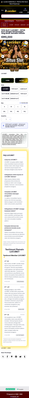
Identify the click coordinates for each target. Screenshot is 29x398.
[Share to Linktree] (12, 356)
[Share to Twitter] (3, 356)
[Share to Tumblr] (25, 356)
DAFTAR (21, 80)
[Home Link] (10, 11)
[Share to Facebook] (7, 356)
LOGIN (21, 12)
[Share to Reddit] (20, 356)
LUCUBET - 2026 (6, 348)
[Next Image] (26, 56)
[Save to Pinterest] (16, 356)
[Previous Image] (3, 56)
